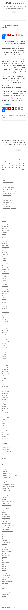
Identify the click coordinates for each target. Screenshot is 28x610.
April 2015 (4, 325)
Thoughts (4, 458)
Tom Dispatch (5, 564)
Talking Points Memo (7, 547)
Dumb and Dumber (6, 451)
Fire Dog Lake (5, 512)
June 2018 (4, 278)
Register (4, 596)
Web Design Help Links (8, 200)
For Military (5, 210)
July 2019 (4, 256)
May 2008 (4, 403)
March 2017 (4, 306)
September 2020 (5, 230)
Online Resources (6, 206)
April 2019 (4, 260)
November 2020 (5, 226)
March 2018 (4, 284)
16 (19, 163)
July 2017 (4, 299)
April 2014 (4, 336)
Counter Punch (5, 492)
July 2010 (4, 354)
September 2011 (5, 341)
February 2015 (5, 328)
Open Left (4, 538)
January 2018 (5, 288)
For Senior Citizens (7, 211)
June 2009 (4, 378)
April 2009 (4, 382)
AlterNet (4, 469)
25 (2, 167)
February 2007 (5, 430)
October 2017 (5, 293)
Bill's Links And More (14, 3)
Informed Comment (6, 527)
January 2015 (5, 330)
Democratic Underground (8, 501)
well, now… (4, 579)
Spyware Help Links (7, 197)
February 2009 (5, 386)
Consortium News (6, 490)
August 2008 (5, 397)
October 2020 (5, 228)
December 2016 (5, 312)
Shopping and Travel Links (9, 193)
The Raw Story (5, 559)
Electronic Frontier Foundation (9, 507)
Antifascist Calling (6, 477)
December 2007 (5, 412)
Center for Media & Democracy (9, 486)
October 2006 (5, 438)
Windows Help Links (7, 202)
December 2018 (5, 267)
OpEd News (4, 536)
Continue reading (7, 104)
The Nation (4, 557)
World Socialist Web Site (7, 581)
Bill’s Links (4, 180)
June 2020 (4, 236)
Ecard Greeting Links (7, 184)
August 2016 (5, 317)
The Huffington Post (6, 551)
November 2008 (5, 391)
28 (12, 167)
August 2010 (5, 352)
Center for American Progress (8, 484)
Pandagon (4, 540)
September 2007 (5, 417)
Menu (14, 12)
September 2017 (5, 295)
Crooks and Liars (6, 495)
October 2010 (5, 349)
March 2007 (4, 429)
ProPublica (4, 544)
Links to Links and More (8, 187)
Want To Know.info (6, 575)
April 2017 (4, 304)
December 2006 (5, 434)
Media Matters (5, 533)
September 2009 (5, 373)
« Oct (3, 169)
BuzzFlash (4, 482)
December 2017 (5, 289)
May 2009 (4, 380)
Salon (3, 546)
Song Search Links (7, 195)
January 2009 (5, 388)
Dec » (23, 169)
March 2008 (4, 406)
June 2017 (4, 301)
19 (5, 165)
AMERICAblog (5, 471)
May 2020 (4, 237)
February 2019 (5, 263)
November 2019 (5, 249)
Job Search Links (6, 185)
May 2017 (4, 302)
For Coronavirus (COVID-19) (9, 208)
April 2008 (4, 404)
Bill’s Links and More (6, 592)
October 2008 (5, 393)
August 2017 (5, 297)
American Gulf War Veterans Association (11, 475)
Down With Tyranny (6, 505)
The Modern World (6, 555)
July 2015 (4, 323)
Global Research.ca (6, 518)
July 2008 (4, 399)
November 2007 (5, 414)
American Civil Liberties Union (9, 473)
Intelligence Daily (6, 529)
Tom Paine (4, 566)
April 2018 (4, 282)
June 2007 (4, 423)
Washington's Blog (6, 577)
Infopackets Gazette (6, 523)
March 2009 (4, 384)
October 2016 (5, 315)
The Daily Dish (5, 549)
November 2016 (5, 314)
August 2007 (5, 419)
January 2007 (5, 432)
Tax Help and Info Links (8, 198)
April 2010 (4, 360)
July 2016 (4, 319)
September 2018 (5, 273)
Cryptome (4, 497)
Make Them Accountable (7, 531)
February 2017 (5, 308)
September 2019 (5, 252)
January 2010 (5, 365)
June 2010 (4, 356)
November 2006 (5, 436)
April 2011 (4, 345)
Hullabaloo (4, 520)
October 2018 (5, 271)
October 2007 (5, 416)
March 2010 (4, 362)
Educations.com (5, 594)
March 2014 (4, 338)
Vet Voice (4, 572)
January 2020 (5, 245)
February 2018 (5, 286)
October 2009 (5, 371)
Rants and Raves (5, 456)
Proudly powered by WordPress (8, 607)
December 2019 (5, 247)
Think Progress (5, 562)
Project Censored (6, 542)
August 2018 (5, 275)
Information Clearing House (8, 525)
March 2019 (4, 262)
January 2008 (5, 410)
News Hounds (5, 534)
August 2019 (5, 254)
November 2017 (5, 291)
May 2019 (4, 258)
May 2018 (4, 280)
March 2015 (4, 327)
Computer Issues (6, 449)
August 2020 (5, 232)
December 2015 (5, 321)
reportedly (23, 69)
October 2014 (5, 332)
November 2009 (5, 369)
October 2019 (5, 250)
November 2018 (5, 269)
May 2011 (4, 343)
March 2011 (4, 347)
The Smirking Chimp (6, 560)
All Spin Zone (5, 468)
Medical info (4, 455)
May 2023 (4, 221)
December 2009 (5, 367)
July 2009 (4, 377)
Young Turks (5, 583)
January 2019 (5, 265)
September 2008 (5, 395)
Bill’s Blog (4, 178)
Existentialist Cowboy (7, 508)
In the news (16, 115)
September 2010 (5, 351)
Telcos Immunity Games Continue (10, 26)
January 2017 (5, 310)
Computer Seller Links (8, 182)
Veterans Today (5, 573)
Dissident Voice (5, 503)
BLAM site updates (6, 447)
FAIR (3, 510)
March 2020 (4, 241)
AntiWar (4, 479)
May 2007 (4, 425)
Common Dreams (6, 488)
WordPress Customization (8, 598)
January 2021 (5, 223)
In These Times (5, 521)
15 (16, 163)
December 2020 (5, 224)
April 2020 (4, 239)
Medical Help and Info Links (9, 189)
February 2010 (5, 364)
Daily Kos (4, 499)
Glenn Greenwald (6, 516)
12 (5, 163)
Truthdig (4, 568)
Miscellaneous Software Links (9, 191)
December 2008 (5, 390)
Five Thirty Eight (5, 514)
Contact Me (4, 204)
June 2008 (4, 401)
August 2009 (5, 375)
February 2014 (5, 340)
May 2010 (4, 358)
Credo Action (5, 494)
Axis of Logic (5, 481)
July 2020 (4, 234)
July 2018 (4, 276)
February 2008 (5, 408)
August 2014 (5, 334)
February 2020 (5, 243)
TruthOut (4, 570)
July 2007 (4, 421)
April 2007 (4, 427)
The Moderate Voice (6, 553)
